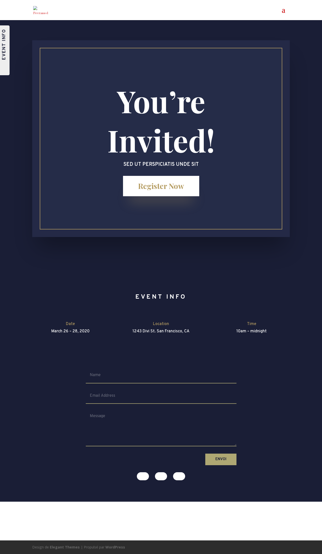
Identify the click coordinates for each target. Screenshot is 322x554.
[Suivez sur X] (161, 476)
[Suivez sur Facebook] (143, 476)
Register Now (161, 186)
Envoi (220, 459)
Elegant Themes (65, 547)
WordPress (115, 547)
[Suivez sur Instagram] (179, 476)
